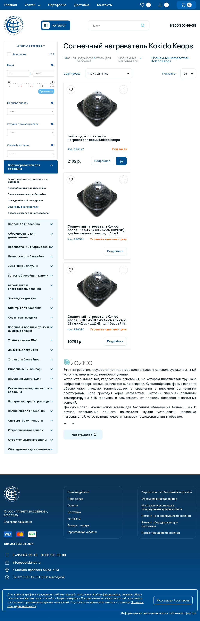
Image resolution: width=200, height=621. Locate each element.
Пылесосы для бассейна (26, 256)
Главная (10, 5)
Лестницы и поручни (23, 266)
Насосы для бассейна (24, 224)
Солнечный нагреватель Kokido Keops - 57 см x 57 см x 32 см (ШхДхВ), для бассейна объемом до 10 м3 (97, 230)
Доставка (81, 5)
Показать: (169, 73)
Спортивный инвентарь (25, 369)
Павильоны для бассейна (26, 411)
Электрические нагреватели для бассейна (28, 180)
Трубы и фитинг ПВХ (22, 340)
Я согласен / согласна (173, 600)
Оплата (73, 505)
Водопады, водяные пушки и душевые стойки (28, 329)
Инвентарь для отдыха (24, 378)
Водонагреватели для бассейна (24, 167)
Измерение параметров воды (29, 401)
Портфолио (57, 5)
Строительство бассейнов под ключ (167, 492)
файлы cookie (111, 594)
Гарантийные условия (82, 532)
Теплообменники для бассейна (27, 188)
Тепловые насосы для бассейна (27, 194)
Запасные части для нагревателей (29, 213)
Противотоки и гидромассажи (30, 247)
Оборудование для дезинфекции (21, 235)
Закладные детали (22, 298)
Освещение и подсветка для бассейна (28, 390)
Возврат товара (78, 525)
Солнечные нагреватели (23, 206)
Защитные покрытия (23, 350)
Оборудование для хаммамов (29, 449)
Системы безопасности (25, 420)
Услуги (30, 5)
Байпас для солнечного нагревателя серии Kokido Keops (94, 138)
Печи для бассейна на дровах (25, 200)
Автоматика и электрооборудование (24, 287)
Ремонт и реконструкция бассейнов (166, 516)
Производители (78, 492)
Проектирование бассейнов (161, 533)
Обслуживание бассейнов (159, 499)
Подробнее (102, 161)
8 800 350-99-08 (183, 25)
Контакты (104, 5)
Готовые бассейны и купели (28, 275)
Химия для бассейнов (23, 359)
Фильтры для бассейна (25, 308)
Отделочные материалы (26, 430)
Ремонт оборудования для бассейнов (160, 524)
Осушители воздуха (22, 317)
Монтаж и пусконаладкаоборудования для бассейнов (162, 507)
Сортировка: (72, 73)
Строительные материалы (27, 439)
